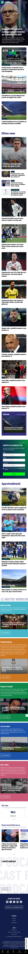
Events (14, 920)
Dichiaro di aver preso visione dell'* (15, 469)
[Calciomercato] (13, 813)
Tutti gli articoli (5, 632)
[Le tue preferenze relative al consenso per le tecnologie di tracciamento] (27, 715)
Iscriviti (14, 474)
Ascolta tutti (6, 889)
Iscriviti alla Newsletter (14, 907)
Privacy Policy (14, 930)
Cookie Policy (14, 934)
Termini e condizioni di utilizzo (14, 932)
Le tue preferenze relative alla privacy (14, 936)
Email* (4, 452)
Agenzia (14, 918)
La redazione (14, 922)
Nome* (4, 457)
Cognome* (5, 463)
